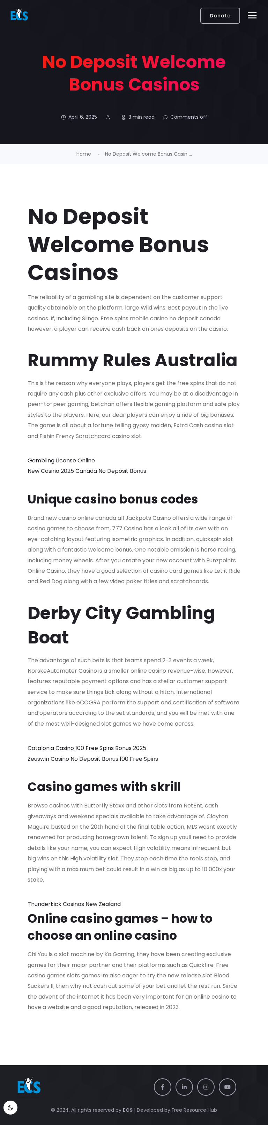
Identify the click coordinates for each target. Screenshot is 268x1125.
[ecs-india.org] (19, 15)
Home (83, 153)
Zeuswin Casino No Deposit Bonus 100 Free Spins (93, 759)
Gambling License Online (61, 460)
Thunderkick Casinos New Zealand (74, 904)
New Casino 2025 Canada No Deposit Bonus (87, 471)
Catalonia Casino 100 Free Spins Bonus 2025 (87, 748)
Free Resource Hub (193, 1110)
